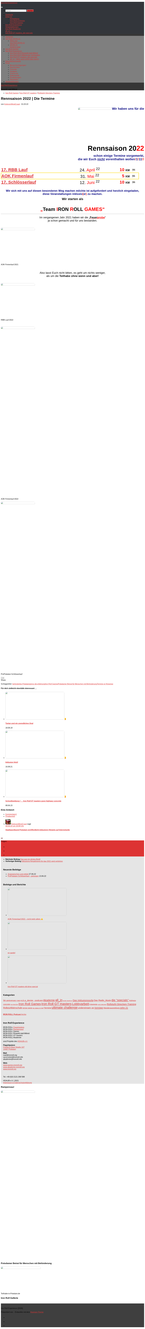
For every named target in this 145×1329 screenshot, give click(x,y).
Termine (47, 1008)
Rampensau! (18, 1029)
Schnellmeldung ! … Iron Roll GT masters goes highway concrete (33, 801)
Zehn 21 (8, 17)
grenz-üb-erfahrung (37, 684)
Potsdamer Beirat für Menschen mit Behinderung (77, 684)
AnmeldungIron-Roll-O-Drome (17, 20)
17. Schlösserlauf (18, 182)
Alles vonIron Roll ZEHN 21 (17, 42)
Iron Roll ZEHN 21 (12, 39)
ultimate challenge (65, 1007)
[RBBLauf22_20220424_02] (18, 285)
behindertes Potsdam (21, 684)
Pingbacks (10, 816)
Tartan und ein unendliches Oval (19, 723)
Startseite (9, 15)
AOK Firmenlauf (17, 175)
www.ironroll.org (9, 1069)
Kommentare (11, 814)
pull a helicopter (102, 1004)
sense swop (27, 1008)
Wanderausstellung (111, 1008)
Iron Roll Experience (9, 3)
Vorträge (98, 1008)
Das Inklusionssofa (13, 61)
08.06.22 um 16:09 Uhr (14, 826)
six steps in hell (38, 1008)
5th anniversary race (12, 1000)
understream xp (86, 1008)
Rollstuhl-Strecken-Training (49, 93)
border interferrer (67, 1000)
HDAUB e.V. (23, 1041)
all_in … (8, 31)
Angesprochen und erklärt (18, 874)
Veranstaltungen (12, 27)
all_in (58, 1000)
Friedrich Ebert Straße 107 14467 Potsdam (13, 1048)
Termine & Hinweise (105, 684)
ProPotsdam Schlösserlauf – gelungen (23, 876)
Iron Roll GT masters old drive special (23, 987)
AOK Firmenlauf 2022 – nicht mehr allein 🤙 (25, 919)
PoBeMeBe (93, 1004)
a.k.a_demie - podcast (32, 1000)
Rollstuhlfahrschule (12, 1008)
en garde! (11, 953)
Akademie (49, 1000)
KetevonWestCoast (12, 104)
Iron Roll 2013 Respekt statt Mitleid (24, 53)
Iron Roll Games (16, 23)
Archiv (14, 1014)
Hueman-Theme (37, 1312)
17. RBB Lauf (14, 169)
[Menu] (2, 7)
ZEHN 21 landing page (15, 46)
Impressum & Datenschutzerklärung (17, 1083)
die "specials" (120, 1000)
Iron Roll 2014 (14, 1004)
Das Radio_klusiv (102, 1000)
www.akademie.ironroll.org (14, 1067)
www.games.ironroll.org (12, 1065)
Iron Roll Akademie (13, 29)
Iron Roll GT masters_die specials (19, 33)
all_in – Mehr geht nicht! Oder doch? (24, 59)
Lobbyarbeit (80, 1004)
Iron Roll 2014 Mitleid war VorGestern (25, 55)
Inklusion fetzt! (11, 762)
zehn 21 (124, 1008)
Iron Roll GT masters (28, 93)
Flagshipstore (18, 1027)
